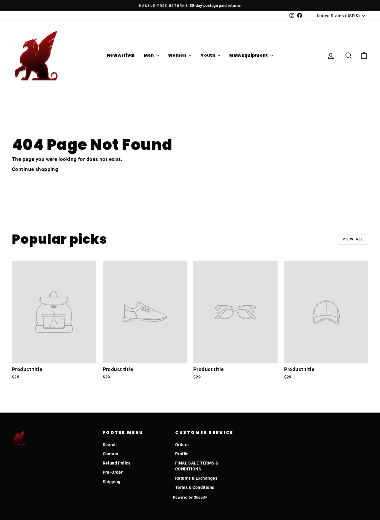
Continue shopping (35, 169)
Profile (182, 453)
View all (353, 239)
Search (110, 444)
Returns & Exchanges (196, 478)
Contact (110, 453)
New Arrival (121, 55)
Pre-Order (113, 472)
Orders (182, 444)
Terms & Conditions (194, 487)
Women (177, 55)
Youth (208, 55)
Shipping (112, 481)
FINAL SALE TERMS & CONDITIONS (196, 466)
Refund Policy (117, 463)
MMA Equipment (249, 55)
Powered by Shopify (190, 497)
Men (149, 55)
